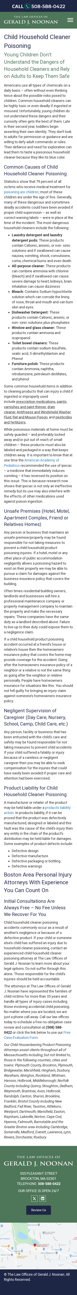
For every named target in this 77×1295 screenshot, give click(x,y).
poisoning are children (21, 192)
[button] (34, 1199)
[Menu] (70, 20)
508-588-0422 (48, 6)
